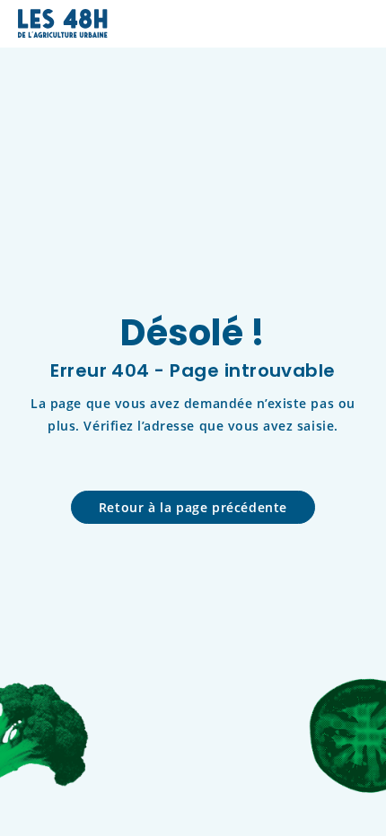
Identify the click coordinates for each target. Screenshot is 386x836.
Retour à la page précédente (193, 507)
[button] (355, 24)
